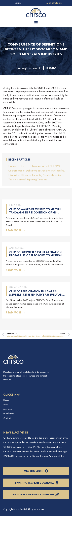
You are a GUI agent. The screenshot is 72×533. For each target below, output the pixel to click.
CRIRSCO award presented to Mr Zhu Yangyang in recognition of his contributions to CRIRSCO (35, 213)
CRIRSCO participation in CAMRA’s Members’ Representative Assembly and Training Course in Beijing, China (36, 295)
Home (6, 399)
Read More (14, 230)
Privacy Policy (9, 519)
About (6, 404)
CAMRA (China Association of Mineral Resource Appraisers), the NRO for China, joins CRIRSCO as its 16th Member (33, 456)
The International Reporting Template (27, 179)
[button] (36, 22)
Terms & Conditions (11, 527)
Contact (7, 418)
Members (7, 409)
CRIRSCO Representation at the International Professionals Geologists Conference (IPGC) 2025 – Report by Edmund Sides (35, 451)
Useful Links (8, 413)
